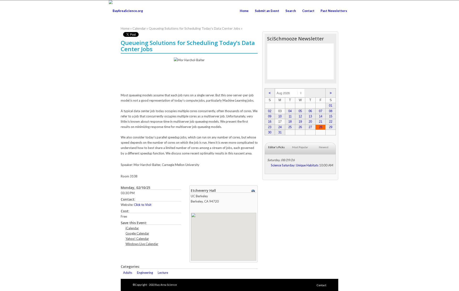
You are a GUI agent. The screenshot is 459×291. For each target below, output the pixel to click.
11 (290, 116)
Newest (323, 147)
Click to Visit (142, 205)
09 (269, 116)
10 (280, 116)
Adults (127, 273)
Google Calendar (137, 233)
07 (320, 111)
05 (300, 111)
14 (320, 116)
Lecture (163, 273)
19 (300, 121)
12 (300, 116)
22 (330, 121)
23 (269, 127)
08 (330, 111)
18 (290, 121)
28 (320, 127)
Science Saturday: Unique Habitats (294, 165)
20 (310, 121)
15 (330, 116)
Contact (321, 285)
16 (269, 121)
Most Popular (300, 147)
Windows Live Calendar (142, 244)
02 (269, 111)
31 (280, 132)
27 (310, 127)
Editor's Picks (276, 147)
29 (330, 127)
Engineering (145, 273)
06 (310, 111)
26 (300, 127)
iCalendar (132, 228)
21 (320, 121)
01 (330, 105)
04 (290, 111)
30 (269, 132)
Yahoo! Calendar (137, 239)
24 (280, 127)
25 (290, 127)
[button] (223, 234)
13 (310, 116)
